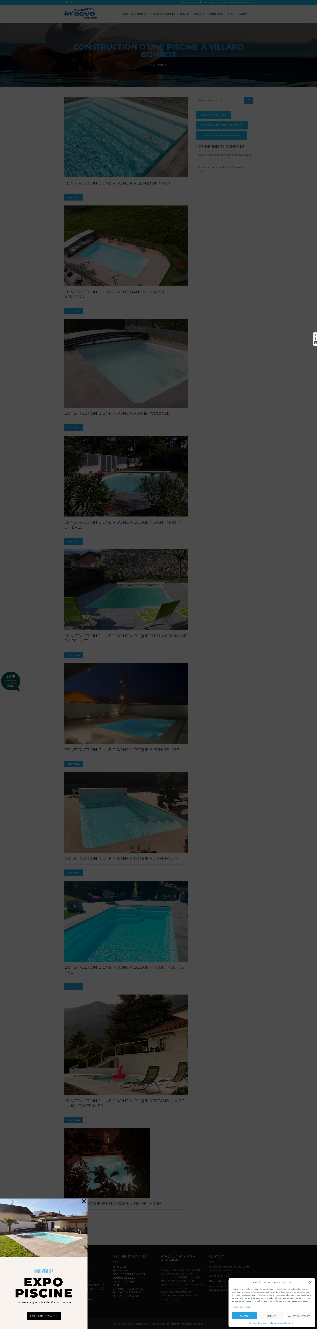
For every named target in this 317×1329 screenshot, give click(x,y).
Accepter (244, 1315)
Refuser (271, 1315)
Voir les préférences (299, 1315)
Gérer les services (241, 1306)
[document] (158, 664)
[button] (310, 1282)
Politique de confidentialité (281, 1323)
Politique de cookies (258, 1323)
